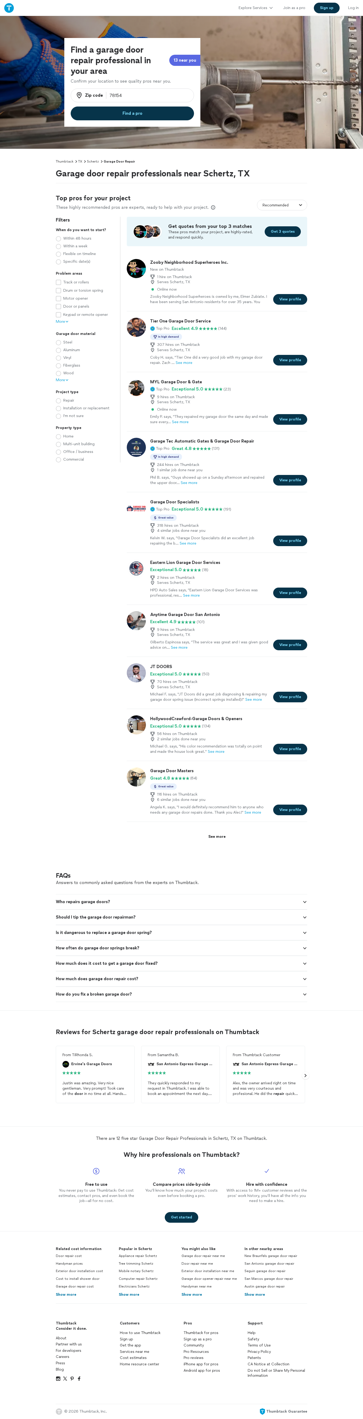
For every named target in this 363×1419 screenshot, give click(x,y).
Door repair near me (197, 1263)
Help (252, 1333)
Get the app (130, 1345)
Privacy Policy (259, 1351)
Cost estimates (133, 1358)
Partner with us (69, 1344)
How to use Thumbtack (140, 1333)
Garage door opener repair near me (209, 1279)
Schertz (93, 161)
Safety (253, 1339)
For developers (68, 1350)
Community (194, 1345)
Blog (60, 1369)
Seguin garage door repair (264, 1271)
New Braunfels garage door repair (270, 1256)
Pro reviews (194, 1358)
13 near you (185, 60)
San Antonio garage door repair (269, 1263)
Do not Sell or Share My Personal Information (276, 1373)
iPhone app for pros (201, 1364)
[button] (160, 329)
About (61, 1338)
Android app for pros (202, 1370)
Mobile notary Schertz (136, 1271)
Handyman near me (197, 1286)
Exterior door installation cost (79, 1271)
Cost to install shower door (77, 1279)
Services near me (134, 1351)
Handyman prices (69, 1263)
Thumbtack (64, 161)
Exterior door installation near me (208, 1271)
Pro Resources (196, 1351)
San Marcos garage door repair (268, 1279)
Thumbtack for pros (201, 1333)
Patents (254, 1358)
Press (60, 1363)
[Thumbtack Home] (9, 8)
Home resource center (139, 1364)
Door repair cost (69, 1256)
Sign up (126, 1339)
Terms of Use (259, 1345)
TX (80, 161)
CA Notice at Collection (268, 1364)
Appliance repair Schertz (138, 1256)
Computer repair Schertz (138, 1279)
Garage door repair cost (75, 1286)
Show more (66, 1294)
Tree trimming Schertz (136, 1263)
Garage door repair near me (203, 1256)
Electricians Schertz (134, 1286)
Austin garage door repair (264, 1286)
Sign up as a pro (198, 1339)
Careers (62, 1356)
